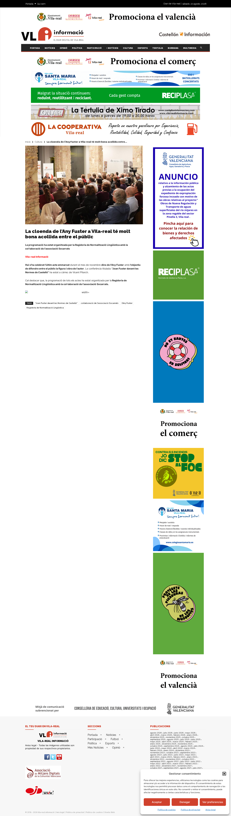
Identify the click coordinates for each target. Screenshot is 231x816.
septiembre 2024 (171, 746)
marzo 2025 (178, 742)
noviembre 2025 (173, 737)
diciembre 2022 (157, 759)
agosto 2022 (173, 761)
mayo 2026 (190, 733)
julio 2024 (198, 746)
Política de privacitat (190, 809)
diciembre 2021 (169, 766)
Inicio (27, 142)
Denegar (185, 802)
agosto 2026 (156, 733)
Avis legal (60, 812)
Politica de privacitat (75, 812)
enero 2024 (169, 750)
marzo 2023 (166, 757)
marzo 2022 (178, 764)
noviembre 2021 (184, 766)
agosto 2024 (186, 746)
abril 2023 (154, 757)
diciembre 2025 (157, 737)
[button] (224, 773)
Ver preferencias (212, 802)
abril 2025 (166, 742)
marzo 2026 (166, 735)
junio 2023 (178, 755)
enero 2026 (192, 735)
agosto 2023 (156, 755)
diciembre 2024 (169, 744)
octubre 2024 (156, 746)
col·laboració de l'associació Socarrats (99, 303)
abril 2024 (177, 748)
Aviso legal (210, 809)
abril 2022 (166, 764)
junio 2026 (178, 733)
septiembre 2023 (187, 753)
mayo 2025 (155, 742)
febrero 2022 (191, 764)
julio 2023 (167, 755)
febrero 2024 (156, 750)
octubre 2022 (188, 759)
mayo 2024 (166, 748)
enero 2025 (155, 744)
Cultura (38, 142)
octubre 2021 (156, 768)
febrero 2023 (179, 757)
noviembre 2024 (185, 744)
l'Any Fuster (127, 303)
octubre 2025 (188, 737)
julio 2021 (197, 768)
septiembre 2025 (157, 739)
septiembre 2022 (157, 761)
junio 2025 (195, 739)
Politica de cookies (94, 812)
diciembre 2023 (182, 750)
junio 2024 (155, 748)
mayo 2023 (190, 755)
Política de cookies (167, 809)
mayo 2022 (155, 764)
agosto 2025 (173, 739)
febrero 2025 (191, 742)
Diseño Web (110, 812)
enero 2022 (155, 766)
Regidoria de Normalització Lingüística (45, 308)
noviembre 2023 (157, 753)
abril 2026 (154, 735)
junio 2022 (195, 761)
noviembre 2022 (173, 759)
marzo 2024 (189, 748)
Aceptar (157, 802)
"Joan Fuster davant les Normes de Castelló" (56, 303)
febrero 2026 (179, 735)
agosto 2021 (185, 768)
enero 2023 (192, 757)
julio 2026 (167, 733)
